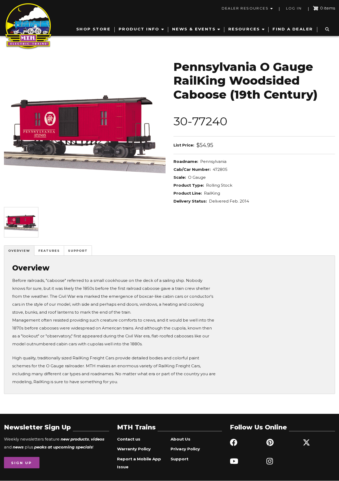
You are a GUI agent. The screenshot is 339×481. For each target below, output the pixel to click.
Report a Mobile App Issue (139, 462)
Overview (19, 251)
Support (78, 251)
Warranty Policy (134, 448)
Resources (244, 28)
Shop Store (93, 28)
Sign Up (21, 463)
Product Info (139, 28)
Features (49, 251)
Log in (294, 8)
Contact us (128, 439)
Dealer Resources (245, 8)
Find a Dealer (293, 28)
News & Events (194, 28)
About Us (180, 439)
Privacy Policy (185, 448)
